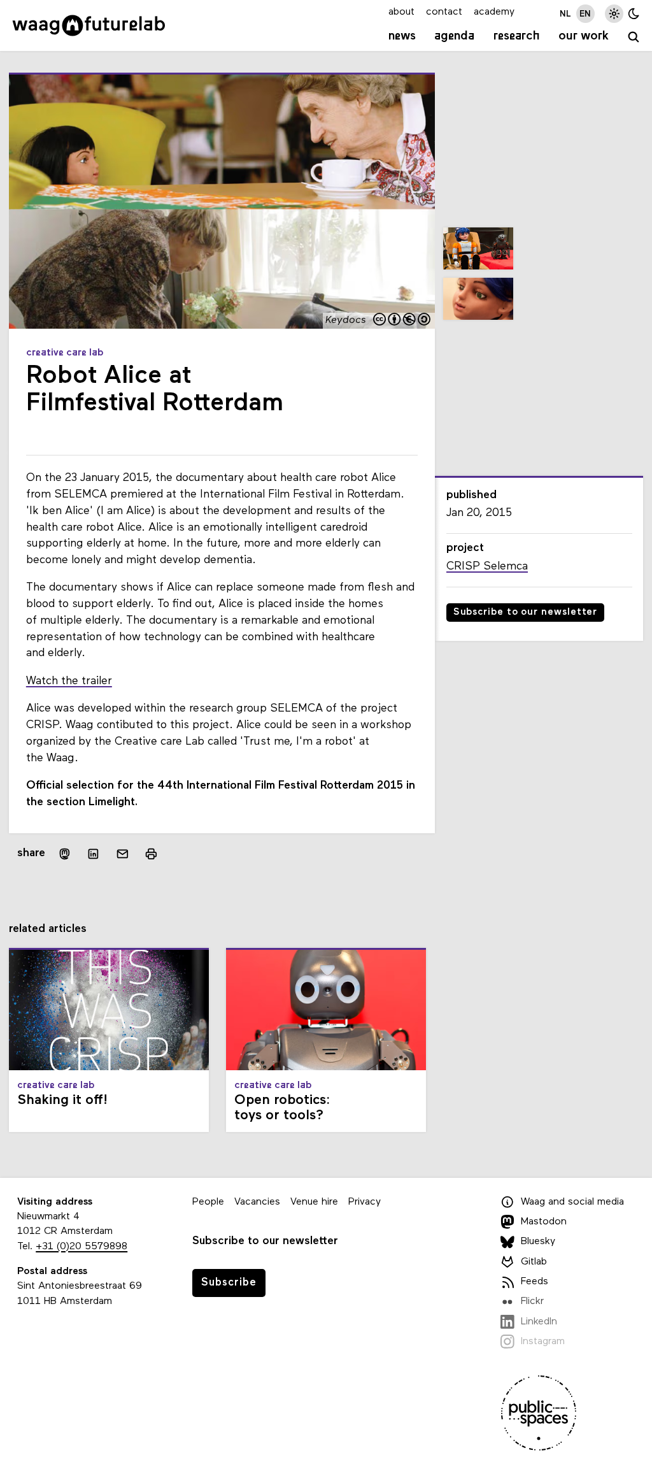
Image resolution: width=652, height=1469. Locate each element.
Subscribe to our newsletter (525, 612)
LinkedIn (539, 1322)
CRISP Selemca (487, 566)
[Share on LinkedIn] (93, 853)
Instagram (543, 1341)
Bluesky (538, 1241)
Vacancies (257, 1202)
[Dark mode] (634, 13)
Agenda (454, 36)
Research (516, 36)
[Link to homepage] (89, 25)
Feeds (534, 1282)
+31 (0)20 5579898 (81, 1247)
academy (494, 12)
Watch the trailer (69, 681)
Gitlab (534, 1262)
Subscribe (229, 1282)
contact (444, 12)
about (401, 12)
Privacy (364, 1202)
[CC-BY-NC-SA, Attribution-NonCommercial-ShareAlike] (402, 320)
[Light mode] (614, 13)
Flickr (532, 1301)
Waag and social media (572, 1202)
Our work (583, 36)
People (208, 1202)
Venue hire (314, 1202)
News (402, 36)
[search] (634, 38)
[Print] (151, 854)
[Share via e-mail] (122, 853)
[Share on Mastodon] (64, 854)
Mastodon (544, 1222)
